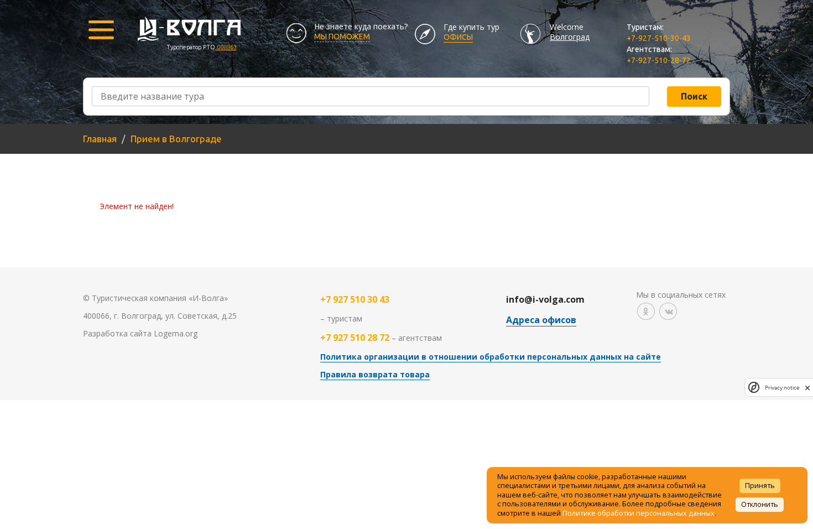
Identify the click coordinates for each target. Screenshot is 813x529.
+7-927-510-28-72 (659, 60)
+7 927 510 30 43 (354, 299)
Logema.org (175, 333)
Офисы (458, 37)
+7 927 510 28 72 (354, 337)
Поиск (694, 96)
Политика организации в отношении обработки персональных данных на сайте (490, 356)
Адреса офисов (541, 320)
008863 (226, 47)
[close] (807, 387)
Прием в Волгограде (176, 138)
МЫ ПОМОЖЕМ (342, 36)
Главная (100, 138)
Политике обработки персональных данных (638, 513)
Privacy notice (782, 388)
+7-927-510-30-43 (659, 38)
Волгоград (570, 37)
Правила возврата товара (375, 374)
